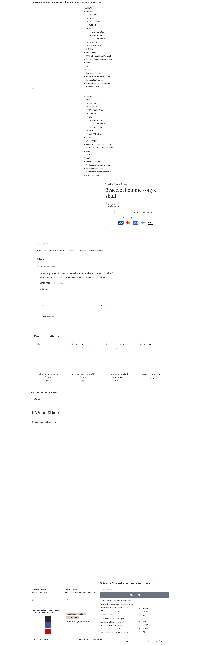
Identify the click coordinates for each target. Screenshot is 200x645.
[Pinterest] (48, 631)
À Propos (145, 612)
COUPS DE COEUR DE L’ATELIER (98, 56)
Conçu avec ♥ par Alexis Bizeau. (90, 639)
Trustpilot (36, 399)
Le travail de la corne (94, 80)
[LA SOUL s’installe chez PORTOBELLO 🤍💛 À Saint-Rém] (12, 483)
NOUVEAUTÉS (89, 62)
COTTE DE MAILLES (97, 21)
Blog (143, 615)
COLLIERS (93, 18)
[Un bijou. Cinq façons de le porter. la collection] (34, 468)
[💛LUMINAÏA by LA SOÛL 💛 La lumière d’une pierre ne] (144, 482)
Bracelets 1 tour (98, 32)
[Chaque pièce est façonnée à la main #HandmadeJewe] (122, 437)
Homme (124, 184)
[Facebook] (48, 625)
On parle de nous (93, 86)
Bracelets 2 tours (98, 35)
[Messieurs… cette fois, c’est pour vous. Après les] (166, 454)
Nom (42, 305)
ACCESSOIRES (91, 52)
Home (143, 605)
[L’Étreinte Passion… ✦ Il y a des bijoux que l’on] (188, 504)
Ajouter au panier (143, 212)
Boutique (145, 608)
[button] (100, 93)
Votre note (46, 282)
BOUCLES (93, 42)
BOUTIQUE (88, 8)
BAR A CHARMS (95, 45)
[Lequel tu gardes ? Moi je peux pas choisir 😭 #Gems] (78, 435)
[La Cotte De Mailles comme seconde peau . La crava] (56, 478)
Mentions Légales (155, 641)
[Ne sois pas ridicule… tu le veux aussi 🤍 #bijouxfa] (100, 435)
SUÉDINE (92, 25)
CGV (128, 641)
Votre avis (45, 289)
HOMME (89, 49)
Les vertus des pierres (94, 73)
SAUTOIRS (93, 14)
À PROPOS (88, 66)
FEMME (89, 11)
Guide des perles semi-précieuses (99, 76)
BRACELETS (93, 28)
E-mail (104, 305)
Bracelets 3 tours (98, 38)
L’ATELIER (88, 69)
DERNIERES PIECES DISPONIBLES (99, 59)
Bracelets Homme (112, 184)
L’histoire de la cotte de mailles (98, 83)
